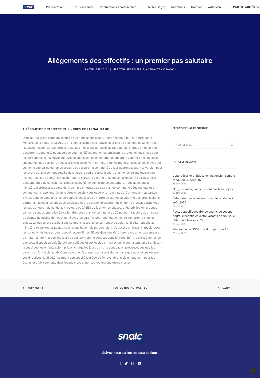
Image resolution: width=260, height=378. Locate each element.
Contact (196, 7)
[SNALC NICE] (28, 7)
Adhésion (214, 7)
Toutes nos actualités (129, 287)
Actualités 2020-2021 (161, 69)
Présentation (54, 7)
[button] (232, 145)
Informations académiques (118, 7)
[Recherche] (205, 144)
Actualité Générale (130, 69)
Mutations (178, 7)
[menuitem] (56, 7)
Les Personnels (83, 7)
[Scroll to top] (253, 370)
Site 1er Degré (155, 7)
